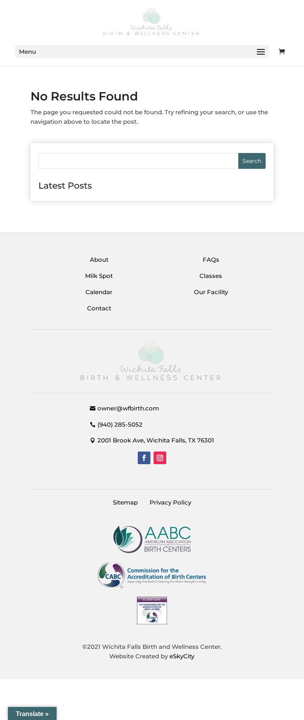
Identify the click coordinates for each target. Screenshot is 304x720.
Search (251, 160)
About (99, 259)
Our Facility (211, 292)
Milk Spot (99, 276)
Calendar (99, 292)
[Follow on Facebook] (144, 458)
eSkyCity (181, 656)
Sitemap (125, 502)
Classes (211, 276)
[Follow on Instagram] (160, 458)
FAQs (211, 259)
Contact (99, 308)
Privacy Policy (170, 502)
